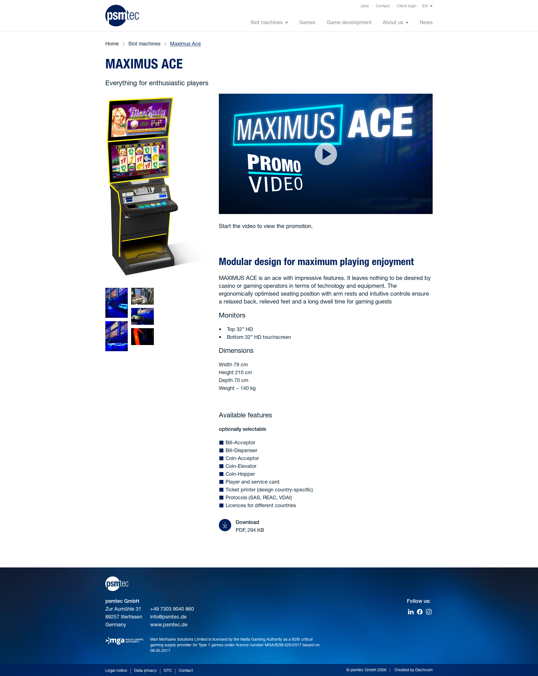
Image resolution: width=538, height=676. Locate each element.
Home (112, 44)
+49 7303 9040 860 (172, 609)
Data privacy (145, 671)
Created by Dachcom (414, 670)
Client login (406, 6)
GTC (168, 671)
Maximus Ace (185, 44)
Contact (383, 6)
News (426, 23)
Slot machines (267, 23)
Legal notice (116, 671)
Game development (349, 23)
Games (307, 23)
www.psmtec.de (168, 625)
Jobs (364, 6)
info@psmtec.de (168, 617)
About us (394, 23)
